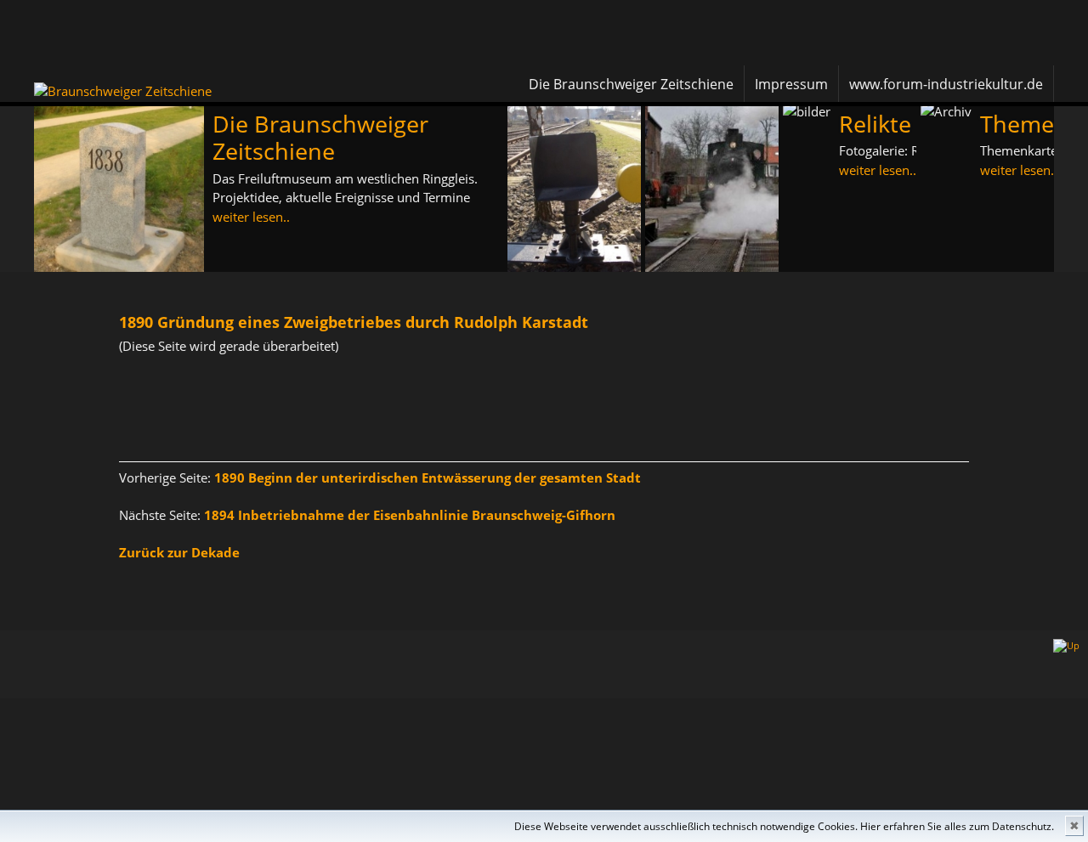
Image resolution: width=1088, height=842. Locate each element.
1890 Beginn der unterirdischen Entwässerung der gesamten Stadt (427, 477)
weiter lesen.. (251, 216)
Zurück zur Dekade (179, 552)
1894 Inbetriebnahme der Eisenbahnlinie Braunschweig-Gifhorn (409, 514)
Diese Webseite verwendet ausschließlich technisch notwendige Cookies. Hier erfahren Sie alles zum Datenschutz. (784, 826)
